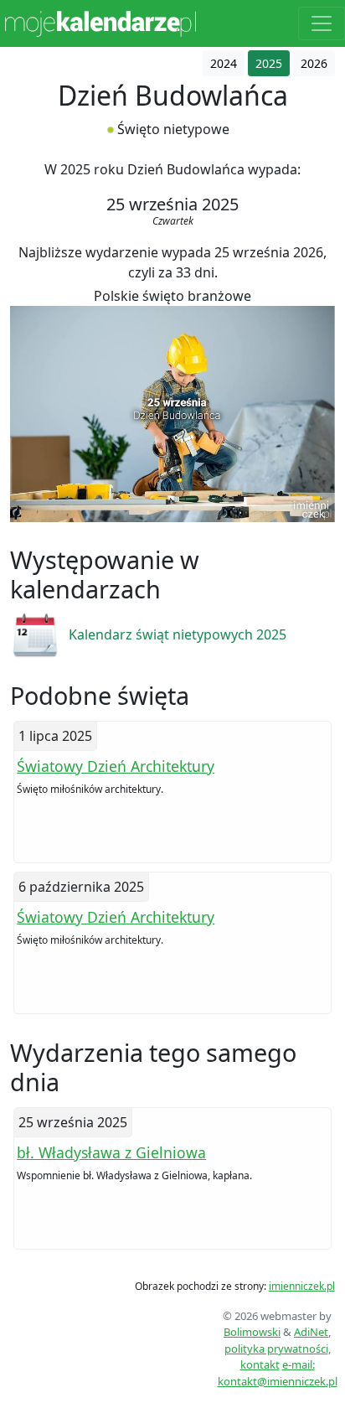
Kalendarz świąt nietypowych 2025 (177, 634)
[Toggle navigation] (321, 23)
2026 (314, 63)
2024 (223, 63)
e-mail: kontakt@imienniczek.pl (277, 1373)
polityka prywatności (276, 1348)
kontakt (260, 1364)
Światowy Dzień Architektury (115, 766)
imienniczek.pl (302, 1286)
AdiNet (311, 1331)
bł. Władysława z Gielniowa (111, 1152)
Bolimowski (252, 1331)
